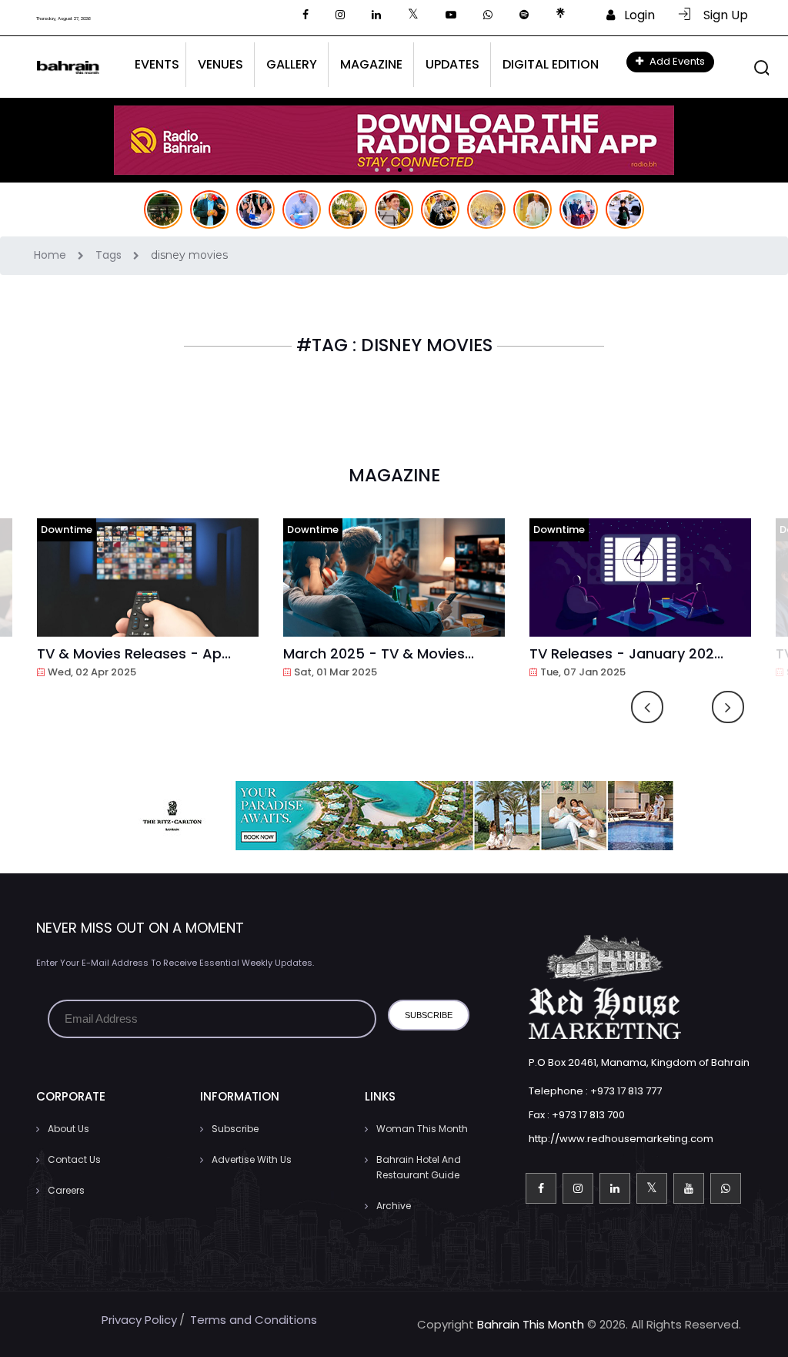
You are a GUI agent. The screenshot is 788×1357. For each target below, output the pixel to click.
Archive (393, 1205)
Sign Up (721, 15)
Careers (66, 1190)
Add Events (676, 61)
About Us (68, 1128)
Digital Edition (551, 64)
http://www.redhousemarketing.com (621, 1138)
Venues (220, 64)
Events (157, 64)
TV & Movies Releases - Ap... (134, 653)
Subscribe (235, 1128)
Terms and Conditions (253, 1320)
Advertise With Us (252, 1159)
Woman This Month (422, 1128)
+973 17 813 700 (588, 1114)
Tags (110, 255)
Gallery (291, 64)
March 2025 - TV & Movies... (378, 653)
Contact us (74, 1159)
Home (51, 255)
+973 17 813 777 (626, 1091)
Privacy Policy (139, 1320)
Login (635, 15)
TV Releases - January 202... (626, 653)
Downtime (66, 529)
